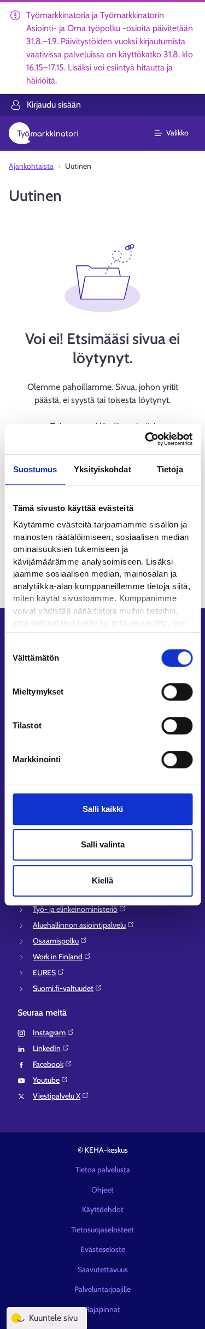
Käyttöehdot (103, 1209)
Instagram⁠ (49, 1032)
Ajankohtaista (31, 166)
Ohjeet (102, 1190)
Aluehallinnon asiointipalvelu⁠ (79, 925)
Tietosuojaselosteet (102, 1230)
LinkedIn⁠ (47, 1048)
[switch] (176, 692)
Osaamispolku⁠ (56, 941)
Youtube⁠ (46, 1080)
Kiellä (102, 880)
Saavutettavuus (103, 1269)
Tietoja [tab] (170, 469)
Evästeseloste (102, 1249)
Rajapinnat (102, 1309)
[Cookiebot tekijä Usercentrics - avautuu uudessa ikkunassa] (145, 439)
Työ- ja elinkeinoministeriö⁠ (75, 909)
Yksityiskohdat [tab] (102, 469)
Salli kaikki (103, 809)
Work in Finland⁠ (58, 957)
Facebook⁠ (48, 1064)
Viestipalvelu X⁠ (56, 1096)
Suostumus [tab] (35, 469)
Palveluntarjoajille (102, 1289)
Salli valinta (103, 844)
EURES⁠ (44, 972)
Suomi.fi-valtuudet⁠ (63, 988)
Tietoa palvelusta (102, 1169)
